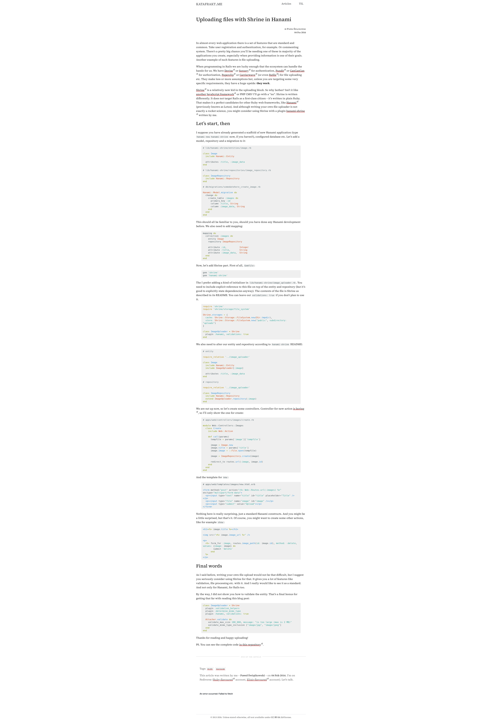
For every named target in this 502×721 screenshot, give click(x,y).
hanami (220, 668)
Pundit (280, 71)
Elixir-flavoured (257, 679)
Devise (228, 71)
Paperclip (228, 75)
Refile (272, 75)
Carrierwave (247, 75)
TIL (301, 3)
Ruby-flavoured (223, 679)
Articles (286, 3)
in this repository (250, 644)
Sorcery (244, 71)
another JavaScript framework (215, 94)
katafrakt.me (209, 4)
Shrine (200, 90)
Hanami (291, 102)
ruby (210, 668)
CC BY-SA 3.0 (277, 717)
